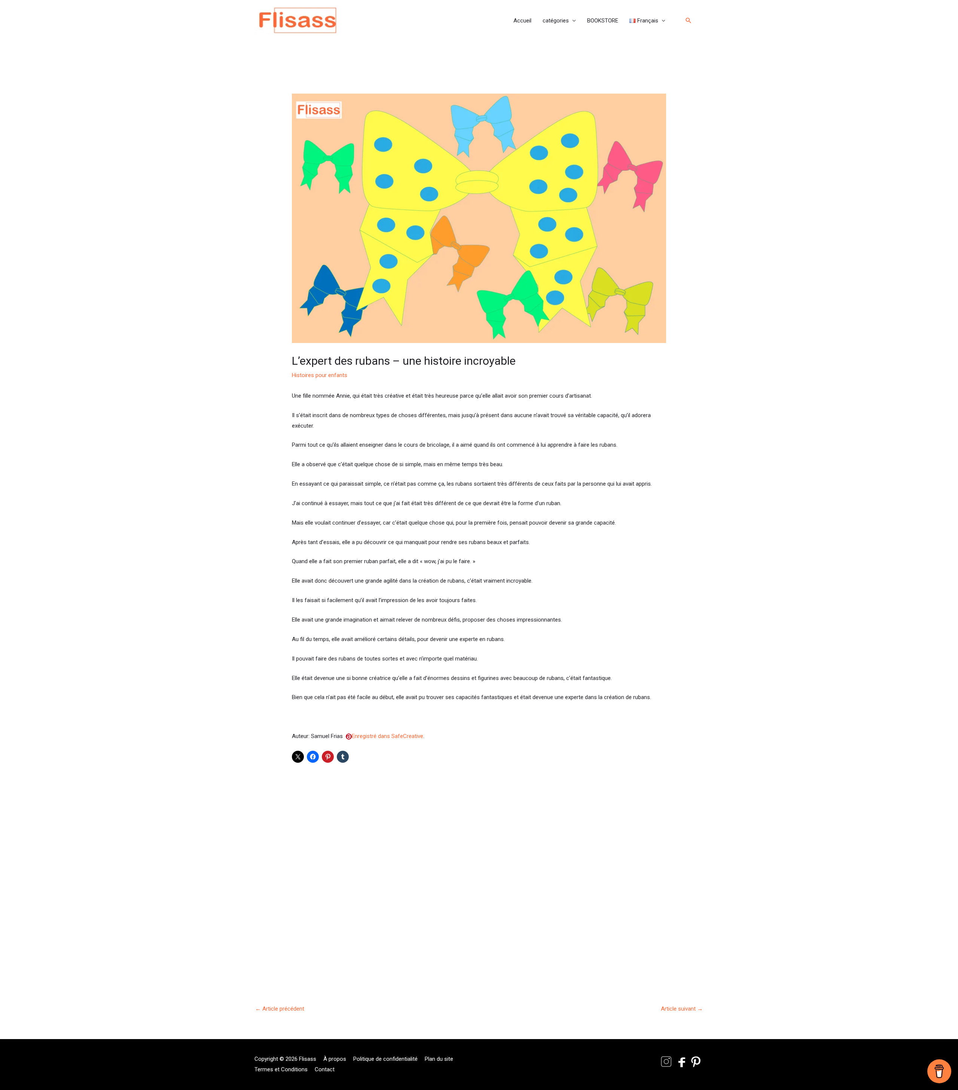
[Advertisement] (479, 867)
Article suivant (682, 1008)
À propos (334, 1059)
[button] (647, 20)
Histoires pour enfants (319, 375)
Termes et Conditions (281, 1069)
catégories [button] (556, 20)
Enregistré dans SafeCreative (387, 736)
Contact (325, 1069)
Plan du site (439, 1059)
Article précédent (279, 1008)
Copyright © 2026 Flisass (285, 1059)
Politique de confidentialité (385, 1059)
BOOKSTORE (602, 20)
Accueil (522, 20)
